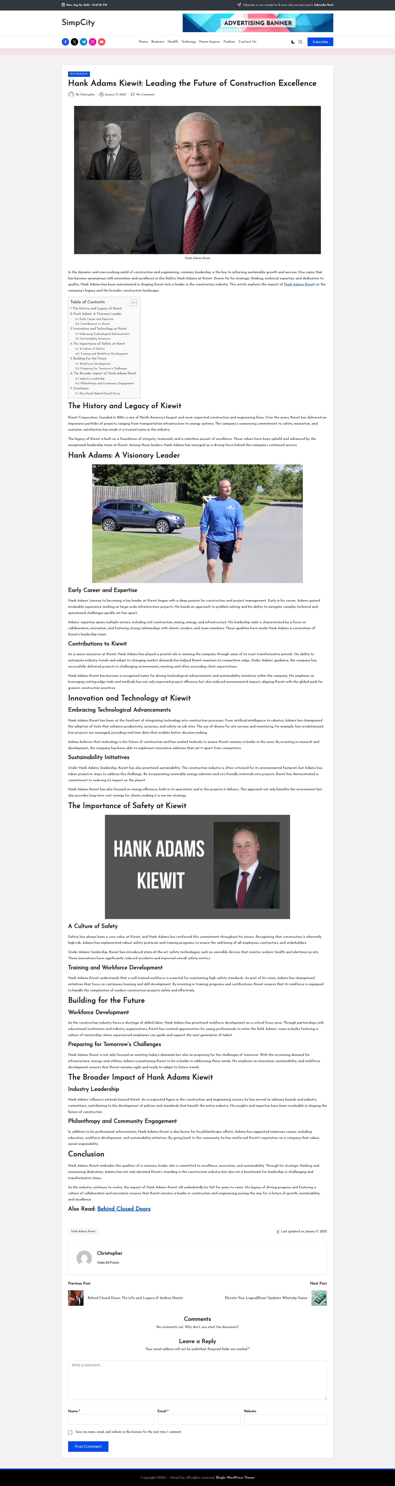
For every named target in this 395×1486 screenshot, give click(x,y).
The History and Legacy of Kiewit (97, 308)
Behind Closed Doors (124, 1209)
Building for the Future (90, 358)
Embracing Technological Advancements (104, 334)
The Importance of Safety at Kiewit (99, 343)
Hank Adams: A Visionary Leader (97, 314)
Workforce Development (95, 364)
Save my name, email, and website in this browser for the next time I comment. (129, 1432)
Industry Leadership (92, 378)
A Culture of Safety (92, 349)
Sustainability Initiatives (95, 338)
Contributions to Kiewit (95, 324)
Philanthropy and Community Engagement (107, 383)
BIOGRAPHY (79, 74)
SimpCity (78, 23)
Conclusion (81, 388)
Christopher (109, 1253)
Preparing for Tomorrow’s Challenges (103, 368)
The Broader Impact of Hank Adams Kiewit (104, 373)
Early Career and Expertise (97, 319)
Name (74, 1411)
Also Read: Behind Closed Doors (99, 393)
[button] (320, 41)
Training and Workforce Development (104, 353)
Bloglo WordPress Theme (235, 1477)
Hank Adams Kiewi (298, 284)
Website (250, 1411)
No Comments (145, 94)
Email (162, 1411)
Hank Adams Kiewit (83, 1231)
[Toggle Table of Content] (131, 302)
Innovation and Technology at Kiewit (100, 328)
